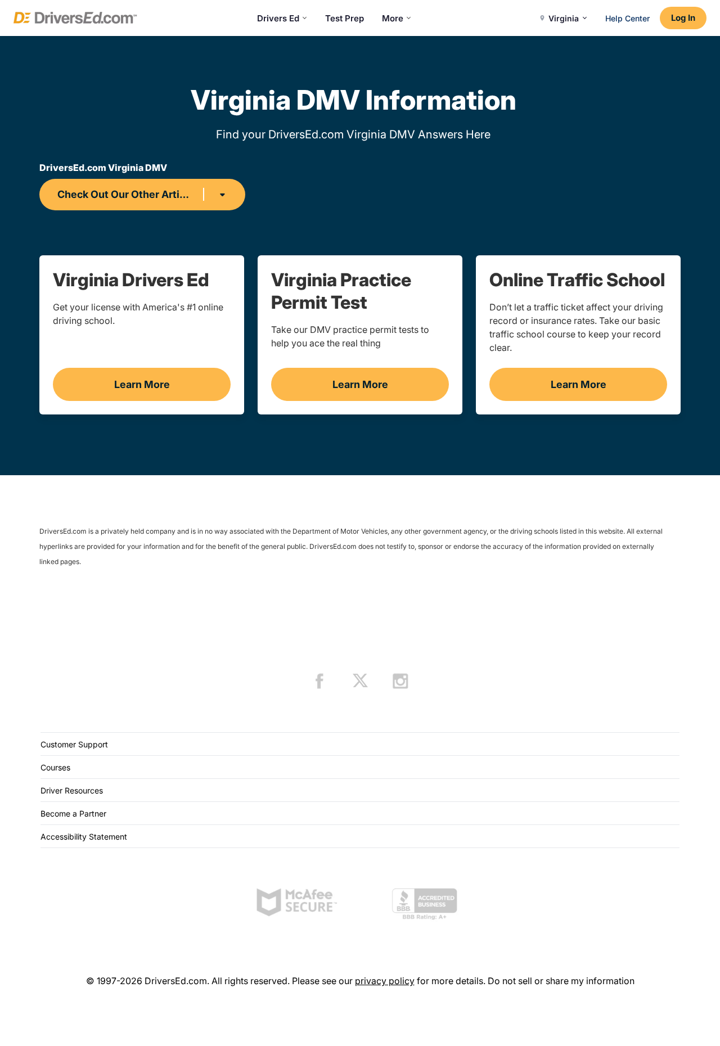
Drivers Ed (278, 18)
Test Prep (344, 18)
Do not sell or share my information (561, 980)
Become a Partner (73, 813)
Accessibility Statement (83, 836)
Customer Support (74, 744)
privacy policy (385, 980)
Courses (55, 767)
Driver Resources (71, 790)
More (392, 18)
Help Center (627, 18)
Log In (683, 17)
